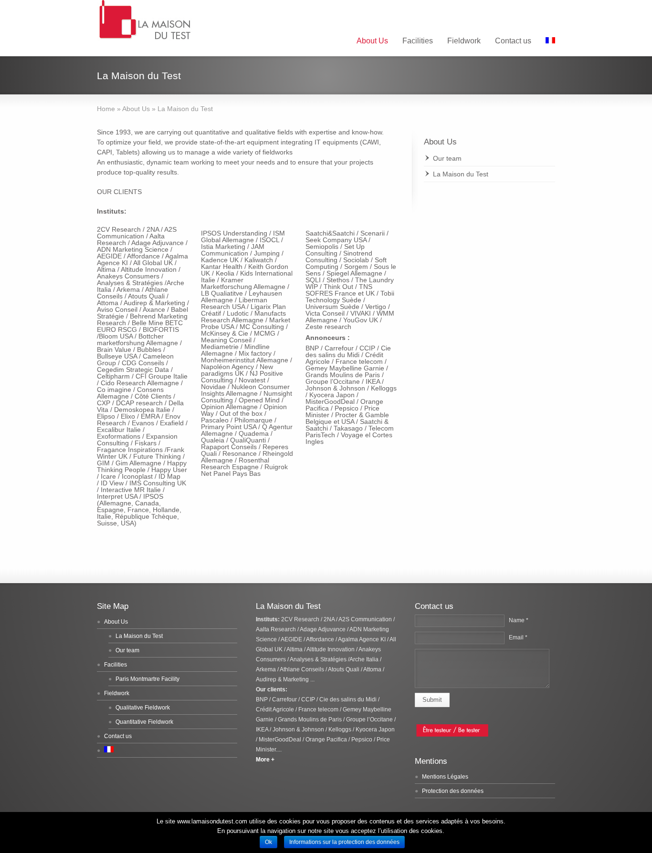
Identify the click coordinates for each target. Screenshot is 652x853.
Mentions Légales (445, 776)
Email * (518, 637)
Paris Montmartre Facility (147, 679)
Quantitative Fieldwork (144, 722)
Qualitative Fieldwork (143, 707)
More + (266, 759)
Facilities (417, 41)
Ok (268, 842)
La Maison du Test (460, 174)
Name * (518, 620)
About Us (372, 41)
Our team (447, 158)
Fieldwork (464, 41)
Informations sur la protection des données (344, 842)
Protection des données (453, 791)
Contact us (513, 41)
